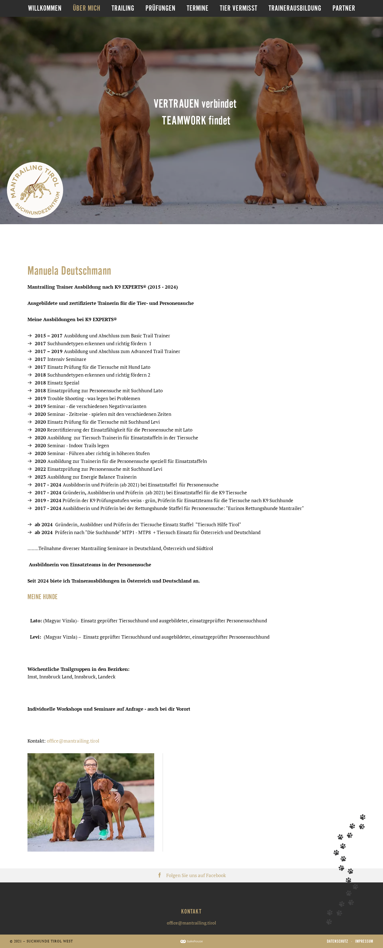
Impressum (364, 941)
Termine (198, 8)
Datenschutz (337, 941)
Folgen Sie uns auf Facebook (196, 875)
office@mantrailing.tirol (73, 741)
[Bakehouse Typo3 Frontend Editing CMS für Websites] (191, 941)
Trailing (123, 8)
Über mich (86, 8)
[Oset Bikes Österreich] (35, 190)
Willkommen (45, 8)
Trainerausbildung (295, 8)
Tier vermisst (238, 8)
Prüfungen (161, 8)
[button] (90, 802)
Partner (344, 8)
